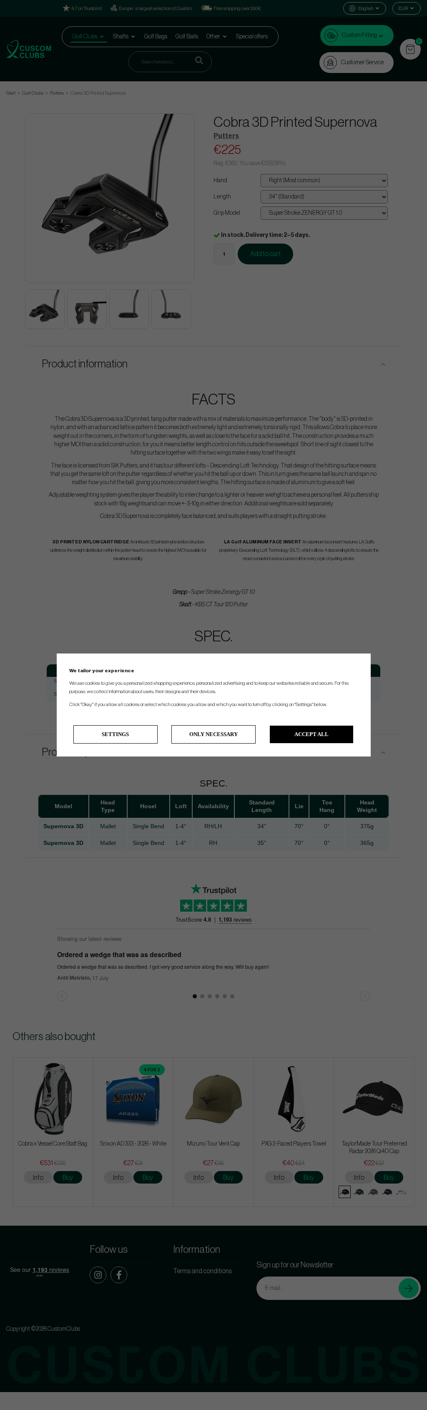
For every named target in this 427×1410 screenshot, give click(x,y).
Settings (115, 734)
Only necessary (213, 734)
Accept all (311, 734)
